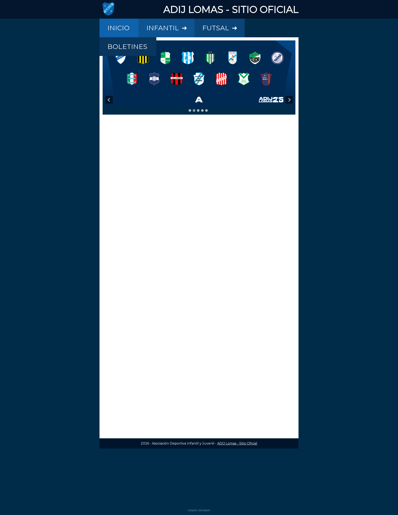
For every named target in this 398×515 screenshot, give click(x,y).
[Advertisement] (199, 477)
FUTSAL (219, 28)
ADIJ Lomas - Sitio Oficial (237, 443)
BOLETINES (127, 46)
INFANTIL (166, 28)
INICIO (118, 28)
